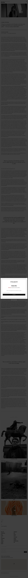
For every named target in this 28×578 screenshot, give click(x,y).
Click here (9, 287)
